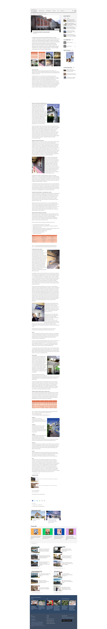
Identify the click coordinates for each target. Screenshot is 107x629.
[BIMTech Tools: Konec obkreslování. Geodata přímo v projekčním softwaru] (34, 479)
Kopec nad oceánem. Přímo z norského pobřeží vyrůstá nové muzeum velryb (67, 550)
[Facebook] (32, 500)
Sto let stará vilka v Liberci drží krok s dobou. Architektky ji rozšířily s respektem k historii (67, 556)
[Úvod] (34, 10)
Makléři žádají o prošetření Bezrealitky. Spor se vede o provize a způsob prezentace (66, 588)
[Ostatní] (65, 11)
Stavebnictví (48, 10)
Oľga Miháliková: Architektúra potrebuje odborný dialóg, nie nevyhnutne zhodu (34, 608)
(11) (57, 29)
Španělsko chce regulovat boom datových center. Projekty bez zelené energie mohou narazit (44, 550)
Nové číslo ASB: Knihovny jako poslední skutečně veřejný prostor (36, 537)
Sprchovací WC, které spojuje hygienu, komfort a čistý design (47, 485)
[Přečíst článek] (36, 531)
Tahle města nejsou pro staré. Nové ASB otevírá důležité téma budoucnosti (47, 537)
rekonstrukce (35, 504)
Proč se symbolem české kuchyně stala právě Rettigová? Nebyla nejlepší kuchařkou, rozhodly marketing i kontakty (72, 608)
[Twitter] (35, 500)
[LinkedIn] (37, 500)
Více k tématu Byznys (57, 592)
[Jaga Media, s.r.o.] (33, 617)
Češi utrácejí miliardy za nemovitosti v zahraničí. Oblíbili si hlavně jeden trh (67, 574)
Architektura (41, 10)
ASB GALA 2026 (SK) (70, 42)
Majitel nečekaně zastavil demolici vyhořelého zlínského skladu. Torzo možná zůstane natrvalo (44, 556)
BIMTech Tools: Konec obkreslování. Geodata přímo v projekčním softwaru (44, 581)
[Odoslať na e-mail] (42, 500)
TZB (58, 10)
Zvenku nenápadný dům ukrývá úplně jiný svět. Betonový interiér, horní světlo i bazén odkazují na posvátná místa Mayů (57, 608)
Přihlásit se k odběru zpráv (67, 620)
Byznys (54, 10)
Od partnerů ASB (68, 67)
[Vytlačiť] (44, 500)
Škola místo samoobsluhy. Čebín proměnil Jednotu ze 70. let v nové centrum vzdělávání (67, 563)
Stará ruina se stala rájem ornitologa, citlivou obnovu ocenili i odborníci (71, 31)
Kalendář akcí (67, 39)
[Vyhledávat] (72, 10)
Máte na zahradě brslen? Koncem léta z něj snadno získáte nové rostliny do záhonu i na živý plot (65, 608)
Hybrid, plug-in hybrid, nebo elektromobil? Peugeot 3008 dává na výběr (67, 581)
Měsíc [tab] (68, 18)
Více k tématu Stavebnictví (36, 592)
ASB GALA (62, 10)
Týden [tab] (65, 18)
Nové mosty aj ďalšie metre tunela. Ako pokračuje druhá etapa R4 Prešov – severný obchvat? (42, 608)
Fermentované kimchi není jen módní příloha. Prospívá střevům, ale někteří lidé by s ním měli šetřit (50, 608)
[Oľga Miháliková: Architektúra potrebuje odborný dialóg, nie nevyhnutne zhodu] (34, 602)
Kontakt (48, 617)
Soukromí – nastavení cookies (51, 623)
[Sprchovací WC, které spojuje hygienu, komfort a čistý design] (35, 485)
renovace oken (40, 504)
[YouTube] (39, 500)
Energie (34, 503)
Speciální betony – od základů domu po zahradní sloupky (71, 78)
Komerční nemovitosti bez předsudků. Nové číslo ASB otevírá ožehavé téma (58, 537)
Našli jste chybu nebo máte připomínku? (39, 506)
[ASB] (75, 10)
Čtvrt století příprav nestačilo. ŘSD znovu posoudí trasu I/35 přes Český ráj (44, 574)
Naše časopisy (67, 50)
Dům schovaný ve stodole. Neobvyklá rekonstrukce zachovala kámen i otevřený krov (71, 20)
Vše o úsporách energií (41, 494)
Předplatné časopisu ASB (50, 620)
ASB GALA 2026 (69, 46)
